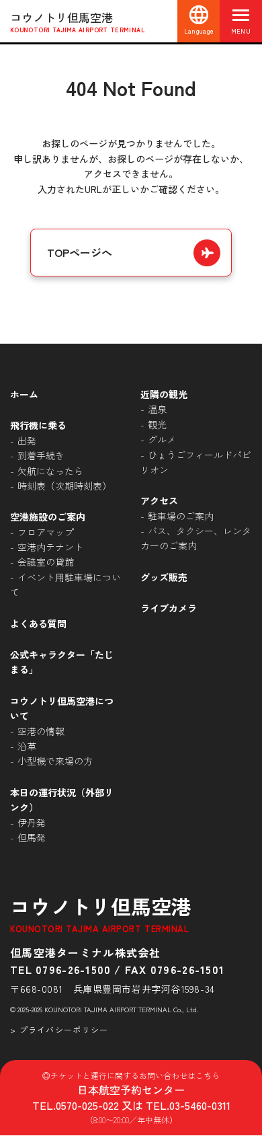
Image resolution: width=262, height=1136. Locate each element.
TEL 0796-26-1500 (60, 969)
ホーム (24, 394)
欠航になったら (50, 471)
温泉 (157, 409)
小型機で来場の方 (55, 760)
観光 (157, 424)
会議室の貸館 (45, 561)
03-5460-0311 (199, 1105)
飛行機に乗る (38, 425)
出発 (26, 440)
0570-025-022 (87, 1105)
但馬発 (31, 837)
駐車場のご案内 (181, 516)
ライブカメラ (168, 608)
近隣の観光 (163, 394)
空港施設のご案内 (47, 516)
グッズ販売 (163, 577)
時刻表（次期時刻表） (64, 485)
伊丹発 (31, 822)
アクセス (159, 500)
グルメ (162, 439)
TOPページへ (79, 252)
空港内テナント (50, 547)
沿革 (26, 746)
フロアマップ (45, 532)
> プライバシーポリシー (59, 1029)
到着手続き (40, 455)
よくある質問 (38, 623)
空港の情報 (40, 731)
